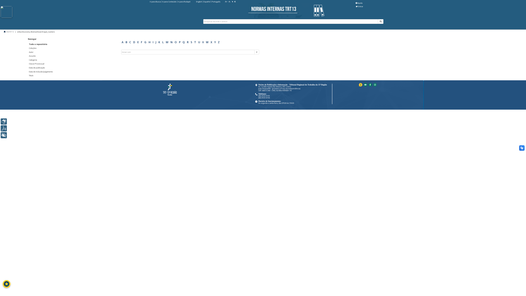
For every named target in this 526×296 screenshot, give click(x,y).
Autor (31, 52)
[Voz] (4, 128)
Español (207, 1)
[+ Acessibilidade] (4, 135)
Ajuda (360, 3)
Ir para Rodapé (184, 1)
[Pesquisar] (380, 21)
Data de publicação (37, 67)
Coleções (33, 48)
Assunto (32, 56)
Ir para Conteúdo (169, 1)
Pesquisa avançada (393, 31)
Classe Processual (36, 63)
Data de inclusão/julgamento (41, 71)
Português (216, 1)
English (199, 1)
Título (31, 75)
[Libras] (4, 121)
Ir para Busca (155, 1)
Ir (256, 52)
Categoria (33, 60)
